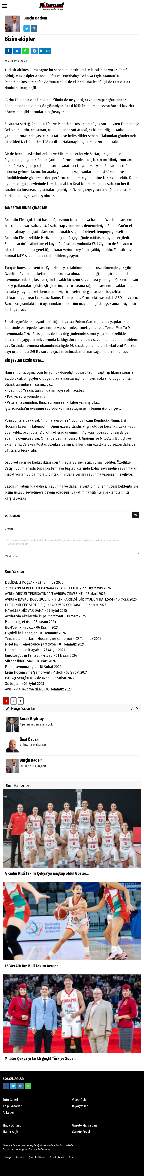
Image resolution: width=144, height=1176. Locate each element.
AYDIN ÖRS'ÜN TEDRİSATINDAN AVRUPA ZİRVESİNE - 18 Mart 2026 (55, 593)
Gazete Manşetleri (84, 1125)
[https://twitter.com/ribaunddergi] (13, 1086)
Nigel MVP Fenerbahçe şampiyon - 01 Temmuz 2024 (45, 644)
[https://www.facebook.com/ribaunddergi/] (6, 1086)
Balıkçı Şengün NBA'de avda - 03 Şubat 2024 (39, 678)
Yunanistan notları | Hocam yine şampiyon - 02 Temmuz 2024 (53, 638)
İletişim (20, 1157)
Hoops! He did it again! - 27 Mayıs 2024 (35, 650)
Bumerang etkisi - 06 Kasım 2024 (30, 621)
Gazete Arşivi (81, 1132)
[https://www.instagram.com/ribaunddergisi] (20, 1086)
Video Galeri (80, 1100)
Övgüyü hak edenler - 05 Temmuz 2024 (35, 633)
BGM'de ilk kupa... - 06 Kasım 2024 (32, 627)
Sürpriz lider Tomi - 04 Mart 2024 (30, 661)
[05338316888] (28, 1086)
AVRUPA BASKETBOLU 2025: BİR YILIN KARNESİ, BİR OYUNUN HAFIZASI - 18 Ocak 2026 (71, 599)
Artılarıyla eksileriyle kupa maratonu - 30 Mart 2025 (45, 616)
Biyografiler (80, 1106)
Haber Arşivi (11, 1132)
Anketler (8, 1112)
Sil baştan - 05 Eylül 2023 (24, 683)
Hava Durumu (12, 1125)
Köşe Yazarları (12, 1106)
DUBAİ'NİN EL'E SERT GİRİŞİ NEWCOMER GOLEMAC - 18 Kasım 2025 (55, 605)
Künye (8, 1157)
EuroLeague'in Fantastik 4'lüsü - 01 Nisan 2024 (41, 655)
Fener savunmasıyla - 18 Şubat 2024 (33, 666)
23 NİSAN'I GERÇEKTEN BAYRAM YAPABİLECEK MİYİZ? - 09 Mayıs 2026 (58, 588)
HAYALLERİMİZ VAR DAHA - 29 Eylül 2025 (36, 610)
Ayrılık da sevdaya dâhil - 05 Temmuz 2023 (38, 689)
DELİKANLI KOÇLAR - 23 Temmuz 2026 (34, 582)
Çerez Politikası (36, 1157)
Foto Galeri (10, 1100)
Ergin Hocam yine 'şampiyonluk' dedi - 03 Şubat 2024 (46, 672)
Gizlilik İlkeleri (57, 1157)
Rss (71, 1157)
